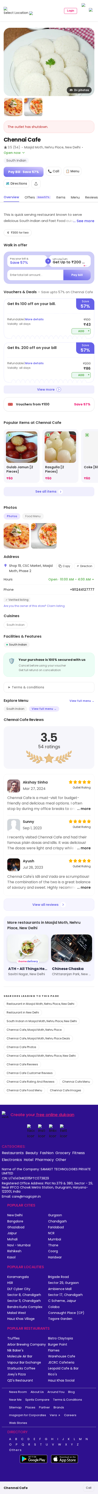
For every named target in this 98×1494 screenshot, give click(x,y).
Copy (66, 566)
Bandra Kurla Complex (24, 1307)
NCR (51, 1233)
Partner (44, 1407)
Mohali (12, 1239)
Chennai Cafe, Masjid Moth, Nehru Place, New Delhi (41, 1056)
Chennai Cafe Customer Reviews (30, 1073)
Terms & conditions (28, 687)
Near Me (15, 1399)
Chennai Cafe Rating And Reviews (30, 1082)
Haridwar (55, 1257)
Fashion (47, 1152)
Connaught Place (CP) (66, 1313)
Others (15, 1450)
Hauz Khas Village (21, 1319)
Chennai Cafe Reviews (22, 1064)
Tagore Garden (60, 1319)
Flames (53, 1350)
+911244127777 (82, 589)
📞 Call (53, 171)
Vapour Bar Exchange (24, 1362)
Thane (53, 1245)
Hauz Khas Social (61, 1380)
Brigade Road (58, 1277)
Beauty (32, 1152)
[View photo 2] (13, 107)
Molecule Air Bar (19, 1356)
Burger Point (57, 1344)
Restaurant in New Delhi (23, 1012)
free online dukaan (55, 1114)
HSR (10, 1283)
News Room (18, 1392)
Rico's (52, 1374)
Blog (71, 1392)
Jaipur (12, 1233)
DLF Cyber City (18, 1289)
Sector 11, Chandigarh (24, 1301)
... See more (83, 221)
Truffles (13, 1338)
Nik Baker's (15, 1350)
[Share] (36, 183)
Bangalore (15, 1221)
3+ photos (81, 90)
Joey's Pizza (16, 1374)
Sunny (28, 821)
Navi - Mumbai (19, 1245)
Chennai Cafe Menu (76, 1082)
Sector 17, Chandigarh (65, 1295)
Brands (59, 1407)
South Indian (16, 625)
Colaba (53, 1307)
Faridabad (56, 1227)
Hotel (28, 1159)
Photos (12, 516)
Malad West (16, 1313)
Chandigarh (57, 1221)
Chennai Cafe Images (65, 1090)
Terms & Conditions (67, 1399)
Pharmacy (44, 1159)
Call (88, 1488)
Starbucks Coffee (21, 1368)
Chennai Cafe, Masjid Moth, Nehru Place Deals (38, 1038)
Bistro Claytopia (60, 1338)
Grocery (62, 1152)
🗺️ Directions (16, 183)
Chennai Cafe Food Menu (24, 1090)
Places (30, 1407)
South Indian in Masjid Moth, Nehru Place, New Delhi (42, 1021)
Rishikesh (14, 1251)
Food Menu (33, 516)
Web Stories (18, 1423)
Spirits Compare (37, 1399)
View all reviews (45, 904)
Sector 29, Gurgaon (63, 1283)
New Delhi (15, 1215)
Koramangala (18, 1277)
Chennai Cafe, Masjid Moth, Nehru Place (34, 1030)
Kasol (11, 1257)
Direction (86, 566)
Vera (53, 1415)
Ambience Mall (60, 1289)
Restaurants (13, 1152)
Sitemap (15, 1407)
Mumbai (54, 1239)
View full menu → (82, 701)
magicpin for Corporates (27, 1415)
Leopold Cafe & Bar (63, 1368)
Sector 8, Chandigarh (24, 1295)
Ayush (28, 861)
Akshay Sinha (35, 782)
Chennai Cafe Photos (21, 1047)
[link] (22, 456)
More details (34, 319)
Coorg (53, 1251)
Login (70, 10)
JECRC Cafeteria (61, 1362)
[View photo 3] (33, 107)
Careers (70, 1415)
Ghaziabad (15, 1227)
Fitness (78, 1152)
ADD (84, 331)
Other (61, 1159)
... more (84, 808)
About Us (37, 1392)
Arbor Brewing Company (26, 1344)
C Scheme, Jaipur (62, 1301)
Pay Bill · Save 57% (23, 172)
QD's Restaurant (20, 1380)
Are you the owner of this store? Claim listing (34, 606)
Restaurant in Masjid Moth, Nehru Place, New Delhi (40, 1004)
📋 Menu (72, 171)
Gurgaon (55, 1215)
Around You (55, 1392)
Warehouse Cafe (61, 1356)
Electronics (12, 1159)
